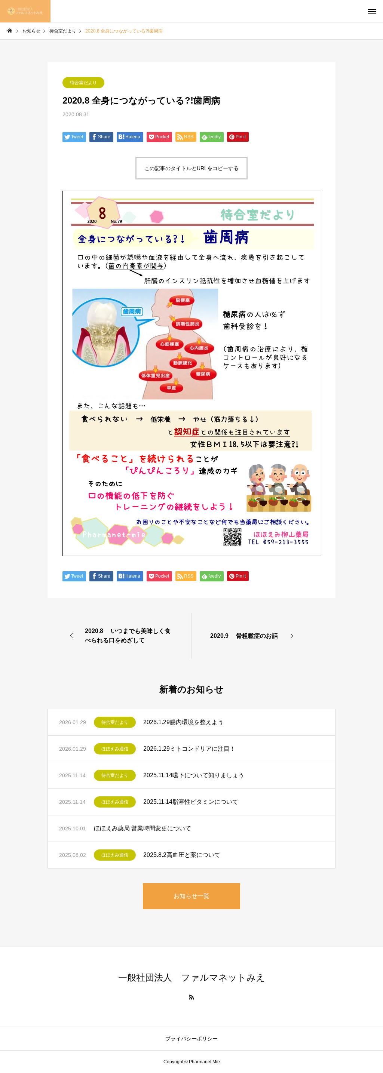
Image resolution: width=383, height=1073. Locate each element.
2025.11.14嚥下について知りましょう (193, 775)
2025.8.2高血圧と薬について (181, 855)
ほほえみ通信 (114, 748)
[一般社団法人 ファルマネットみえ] (25, 11)
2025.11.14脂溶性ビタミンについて (190, 802)
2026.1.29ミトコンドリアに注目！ (189, 748)
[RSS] (191, 997)
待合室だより (83, 82)
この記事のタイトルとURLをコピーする (191, 168)
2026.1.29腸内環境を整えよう (183, 722)
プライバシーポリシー (191, 1039)
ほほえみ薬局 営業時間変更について (142, 828)
